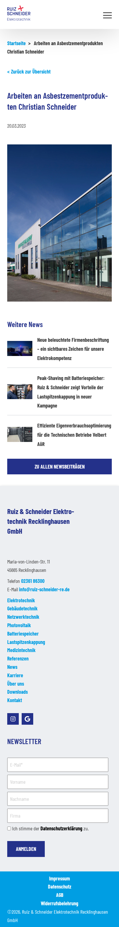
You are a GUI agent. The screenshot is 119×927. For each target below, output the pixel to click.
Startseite (16, 43)
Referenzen (18, 658)
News (12, 667)
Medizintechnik (21, 650)
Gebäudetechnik (22, 608)
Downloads (17, 692)
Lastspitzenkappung (26, 642)
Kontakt (14, 700)
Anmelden (26, 849)
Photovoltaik (19, 625)
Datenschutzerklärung (61, 828)
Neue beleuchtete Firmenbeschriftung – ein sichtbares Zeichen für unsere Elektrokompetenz (73, 349)
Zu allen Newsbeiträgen (60, 466)
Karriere (15, 675)
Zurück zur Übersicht (31, 71)
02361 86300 (32, 581)
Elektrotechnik (21, 600)
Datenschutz (59, 886)
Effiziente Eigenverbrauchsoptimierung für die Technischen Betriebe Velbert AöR (74, 434)
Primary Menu (108, 16)
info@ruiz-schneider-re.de (44, 589)
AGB (59, 895)
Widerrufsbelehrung (59, 903)
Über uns (15, 683)
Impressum (59, 878)
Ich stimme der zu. (50, 828)
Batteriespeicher (23, 633)
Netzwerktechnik (23, 617)
